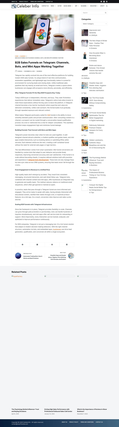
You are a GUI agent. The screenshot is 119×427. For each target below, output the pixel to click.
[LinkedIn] (67, 244)
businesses (57, 229)
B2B (48, 115)
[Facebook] (101, 1)
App (76, 6)
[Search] (106, 6)
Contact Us (49, 1)
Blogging (83, 6)
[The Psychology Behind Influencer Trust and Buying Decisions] (27, 340)
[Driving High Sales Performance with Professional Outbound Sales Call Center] (59, 340)
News (52, 6)
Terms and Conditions (36, 1)
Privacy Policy (23, 1)
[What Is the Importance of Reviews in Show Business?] (92, 340)
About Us (14, 1)
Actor (59, 6)
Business (39, 71)
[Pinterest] (106, 1)
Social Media (67, 6)
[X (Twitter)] (104, 1)
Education (93, 6)
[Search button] (105, 12)
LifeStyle (103, 6)
